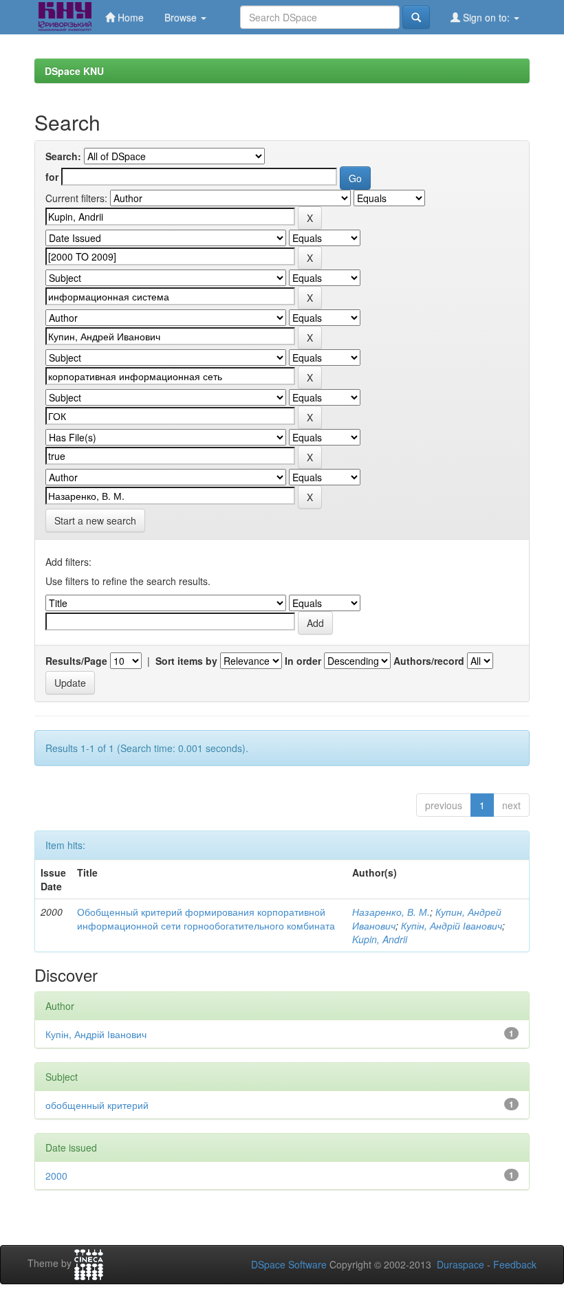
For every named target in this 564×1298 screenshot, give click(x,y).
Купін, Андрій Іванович (451, 925)
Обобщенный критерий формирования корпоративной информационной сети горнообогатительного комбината (206, 918)
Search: (63, 156)
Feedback (514, 1264)
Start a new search (95, 520)
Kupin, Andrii (379, 939)
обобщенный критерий (97, 1105)
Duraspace (460, 1264)
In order (303, 661)
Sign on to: (486, 17)
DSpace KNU (74, 71)
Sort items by (186, 661)
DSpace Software (289, 1264)
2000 (56, 1175)
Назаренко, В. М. (391, 911)
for (51, 177)
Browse (181, 17)
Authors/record (428, 661)
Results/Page (76, 661)
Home (129, 17)
